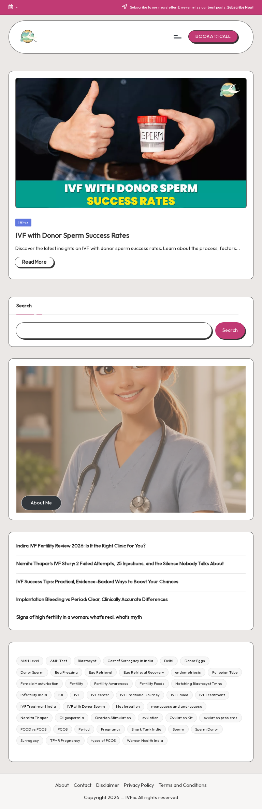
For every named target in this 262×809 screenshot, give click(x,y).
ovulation (150, 717)
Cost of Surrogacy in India (130, 660)
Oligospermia (71, 717)
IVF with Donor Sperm (86, 706)
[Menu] (177, 37)
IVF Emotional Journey (140, 694)
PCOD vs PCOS (33, 729)
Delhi (168, 660)
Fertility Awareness (111, 683)
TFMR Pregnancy (65, 740)
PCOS (63, 729)
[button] (213, 36)
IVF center (100, 694)
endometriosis (188, 672)
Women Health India (145, 740)
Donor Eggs (195, 660)
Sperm (178, 729)
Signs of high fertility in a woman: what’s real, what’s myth (79, 617)
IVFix (23, 222)
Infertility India (33, 694)
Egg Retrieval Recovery (143, 672)
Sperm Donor (206, 729)
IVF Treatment (212, 694)
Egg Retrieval (100, 672)
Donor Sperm (32, 672)
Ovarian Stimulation (113, 717)
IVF (77, 694)
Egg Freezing (66, 672)
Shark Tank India (146, 729)
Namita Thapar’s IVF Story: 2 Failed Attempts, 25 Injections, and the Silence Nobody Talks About (120, 563)
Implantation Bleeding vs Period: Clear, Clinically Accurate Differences (92, 599)
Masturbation (128, 706)
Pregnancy (110, 729)
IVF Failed (179, 694)
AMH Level (29, 660)
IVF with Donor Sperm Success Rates (72, 235)
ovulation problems (220, 717)
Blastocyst (87, 660)
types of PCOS (103, 740)
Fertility (76, 683)
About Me (41, 503)
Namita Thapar (34, 717)
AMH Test (58, 660)
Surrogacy (29, 740)
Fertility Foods (152, 683)
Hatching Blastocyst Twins (198, 683)
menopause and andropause (176, 706)
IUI (60, 694)
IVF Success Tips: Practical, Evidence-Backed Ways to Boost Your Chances (97, 581)
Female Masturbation (39, 683)
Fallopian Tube (224, 672)
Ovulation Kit (181, 717)
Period (84, 729)
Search (24, 306)
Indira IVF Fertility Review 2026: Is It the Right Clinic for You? (81, 546)
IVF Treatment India (38, 706)
